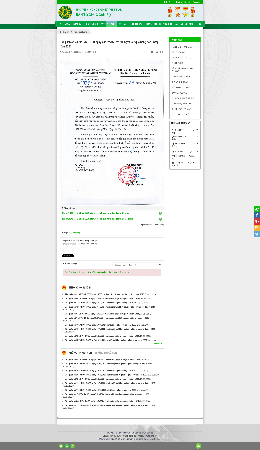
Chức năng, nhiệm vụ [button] (95, 24)
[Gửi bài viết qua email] (152, 52)
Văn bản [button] (122, 24)
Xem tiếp (157, 343)
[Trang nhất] (61, 24)
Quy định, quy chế (180, 114)
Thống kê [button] (167, 24)
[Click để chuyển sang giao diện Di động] (73, 446)
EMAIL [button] (149, 24)
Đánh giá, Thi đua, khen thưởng (182, 69)
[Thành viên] (164, 2)
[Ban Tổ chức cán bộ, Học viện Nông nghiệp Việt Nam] (65, 12)
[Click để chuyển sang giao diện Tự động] (61, 446)
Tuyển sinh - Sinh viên (182, 47)
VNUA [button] (67, 24)
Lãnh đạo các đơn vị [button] (184, 24)
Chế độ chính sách (180, 82)
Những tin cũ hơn (106, 352)
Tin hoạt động (178, 52)
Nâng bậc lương (179, 93)
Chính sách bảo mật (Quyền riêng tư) (140, 436)
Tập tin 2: (97, 219)
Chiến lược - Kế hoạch (182, 109)
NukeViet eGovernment (122, 439)
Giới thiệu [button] (77, 24)
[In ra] (157, 52)
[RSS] (169, 2)
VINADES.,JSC (153, 439)
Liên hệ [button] (157, 24)
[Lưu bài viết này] (161, 52)
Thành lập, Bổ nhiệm (181, 104)
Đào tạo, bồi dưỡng (181, 87)
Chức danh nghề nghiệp (183, 98)
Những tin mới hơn (80, 352)
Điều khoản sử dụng (112, 436)
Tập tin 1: (96, 213)
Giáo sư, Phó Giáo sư (181, 58)
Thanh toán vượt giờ (182, 77)
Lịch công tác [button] (137, 24)
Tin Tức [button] (111, 24)
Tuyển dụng (177, 63)
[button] (160, 213)
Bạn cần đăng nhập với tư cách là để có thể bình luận (97, 272)
